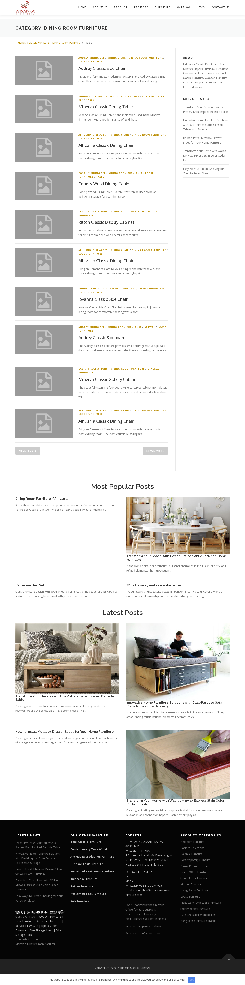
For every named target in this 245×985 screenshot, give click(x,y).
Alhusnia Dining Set (93, 134)
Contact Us (220, 7)
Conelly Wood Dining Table (103, 183)
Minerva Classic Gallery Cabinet (108, 379)
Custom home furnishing (140, 914)
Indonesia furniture (27, 939)
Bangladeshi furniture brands (198, 921)
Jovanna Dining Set (151, 288)
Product (121, 7)
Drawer (149, 327)
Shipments (163, 7)
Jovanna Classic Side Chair (102, 299)
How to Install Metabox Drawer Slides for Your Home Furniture (64, 731)
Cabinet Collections (93, 211)
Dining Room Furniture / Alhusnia (41, 499)
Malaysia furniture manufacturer (35, 944)
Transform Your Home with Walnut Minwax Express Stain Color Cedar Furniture (204, 155)
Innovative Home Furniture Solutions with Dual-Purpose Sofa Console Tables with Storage (205, 124)
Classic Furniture (25, 916)
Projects (141, 7)
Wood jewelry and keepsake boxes (153, 585)
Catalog (183, 7)
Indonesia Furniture (207, 73)
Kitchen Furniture (191, 884)
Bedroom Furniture (192, 842)
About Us (100, 7)
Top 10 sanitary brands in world (144, 905)
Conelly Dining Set (92, 173)
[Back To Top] (229, 958)
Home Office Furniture (194, 872)
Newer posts (155, 450)
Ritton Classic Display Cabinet (106, 222)
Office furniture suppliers (140, 909)
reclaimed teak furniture (195, 909)
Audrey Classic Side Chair (102, 68)
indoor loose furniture (193, 878)
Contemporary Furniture (195, 860)
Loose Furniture (90, 61)
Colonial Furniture (191, 854)
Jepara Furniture (205, 69)
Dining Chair (116, 57)
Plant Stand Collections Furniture (200, 902)
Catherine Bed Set (29, 585)
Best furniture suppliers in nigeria (145, 918)
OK (192, 979)
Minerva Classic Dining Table (105, 106)
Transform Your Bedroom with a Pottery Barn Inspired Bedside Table (64, 698)
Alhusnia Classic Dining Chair (106, 145)
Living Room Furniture (194, 890)
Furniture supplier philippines (198, 914)
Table (90, 99)
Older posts (28, 450)
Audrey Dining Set (91, 57)
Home (82, 7)
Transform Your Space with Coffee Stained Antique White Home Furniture (176, 558)
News (201, 7)
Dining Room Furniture (146, 57)
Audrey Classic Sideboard (102, 337)
